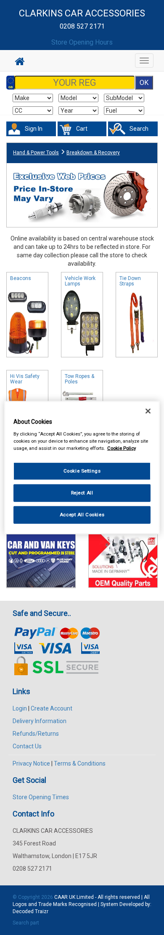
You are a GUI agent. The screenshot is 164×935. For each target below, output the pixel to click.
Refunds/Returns (36, 733)
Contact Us (27, 746)
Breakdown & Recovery (93, 153)
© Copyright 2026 (33, 897)
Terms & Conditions (80, 763)
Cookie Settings (82, 471)
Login (20, 708)
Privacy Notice (31, 763)
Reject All (82, 492)
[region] (82, 467)
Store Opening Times (41, 797)
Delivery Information (39, 721)
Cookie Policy (121, 448)
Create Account (51, 708)
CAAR (61, 897)
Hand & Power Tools (36, 153)
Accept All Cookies (82, 514)
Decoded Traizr (30, 911)
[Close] (148, 411)
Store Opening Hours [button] (82, 42)
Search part (26, 923)
